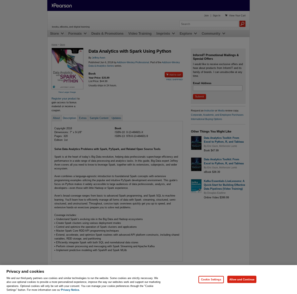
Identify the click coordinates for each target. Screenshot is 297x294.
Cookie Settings (211, 279)
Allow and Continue (241, 279)
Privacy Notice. (70, 289)
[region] (148, 279)
